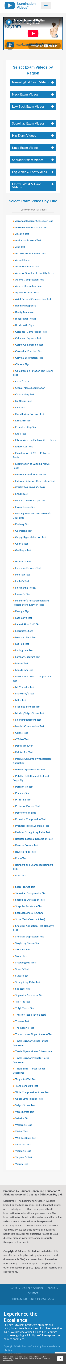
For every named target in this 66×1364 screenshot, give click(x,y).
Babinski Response (25, 305)
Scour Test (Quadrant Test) (30, 919)
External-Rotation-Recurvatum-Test (35, 481)
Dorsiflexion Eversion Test (29, 414)
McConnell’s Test (24, 687)
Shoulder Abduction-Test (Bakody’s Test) (33, 928)
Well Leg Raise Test (25, 1138)
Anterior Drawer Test (27, 266)
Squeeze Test (22, 989)
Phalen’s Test (22, 793)
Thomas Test (22, 1021)
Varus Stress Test (24, 1112)
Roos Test (20, 875)
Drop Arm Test (23, 420)
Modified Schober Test (27, 706)
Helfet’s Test (22, 581)
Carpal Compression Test (29, 344)
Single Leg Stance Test (27, 943)
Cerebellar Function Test (28, 351)
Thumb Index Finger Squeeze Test (34, 1034)
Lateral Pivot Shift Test (28, 624)
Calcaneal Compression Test (31, 332)
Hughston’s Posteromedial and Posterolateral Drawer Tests (31, 602)
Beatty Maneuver (24, 312)
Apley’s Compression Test (29, 279)
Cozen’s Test (22, 381)
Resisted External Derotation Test (34, 839)
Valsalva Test (22, 1118)
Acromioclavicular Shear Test (31, 227)
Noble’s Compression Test (29, 726)
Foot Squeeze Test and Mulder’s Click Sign (32, 515)
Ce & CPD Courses (32, 1288)
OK (60, 1358)
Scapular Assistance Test (29, 906)
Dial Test (20, 407)
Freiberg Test (22, 524)
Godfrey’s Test (23, 550)
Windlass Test (23, 1144)
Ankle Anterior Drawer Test (30, 253)
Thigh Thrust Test (25, 1008)
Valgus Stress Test (25, 1105)
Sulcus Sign (21, 975)
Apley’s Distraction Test (28, 286)
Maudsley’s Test (24, 670)
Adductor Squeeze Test (28, 240)
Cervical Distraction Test (29, 358)
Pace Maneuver (24, 746)
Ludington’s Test (24, 650)
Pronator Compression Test (30, 819)
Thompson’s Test (24, 1028)
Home (13, 1288)
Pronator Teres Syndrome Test (32, 826)
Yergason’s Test (23, 1157)
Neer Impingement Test (28, 720)
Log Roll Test (22, 644)
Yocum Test (21, 1164)
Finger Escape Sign (25, 507)
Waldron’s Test (23, 1125)
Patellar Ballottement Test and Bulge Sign (31, 778)
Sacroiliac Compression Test (31, 893)
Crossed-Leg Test (24, 394)
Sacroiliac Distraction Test (30, 900)
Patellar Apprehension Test (30, 769)
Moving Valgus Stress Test (29, 713)
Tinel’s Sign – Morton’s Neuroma (33, 1051)
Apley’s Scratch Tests (27, 292)
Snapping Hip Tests (26, 962)
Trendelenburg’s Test (26, 1086)
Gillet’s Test (21, 543)
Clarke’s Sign (22, 364)
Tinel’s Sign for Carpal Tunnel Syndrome (30, 1043)
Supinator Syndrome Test (29, 995)
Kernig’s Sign (22, 611)
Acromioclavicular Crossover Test (34, 221)
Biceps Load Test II (25, 318)
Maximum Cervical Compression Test (32, 678)
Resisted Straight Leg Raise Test (32, 832)
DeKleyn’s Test (23, 401)
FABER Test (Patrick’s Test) (30, 487)
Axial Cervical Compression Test (33, 299)
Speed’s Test (22, 969)
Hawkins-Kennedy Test (28, 568)
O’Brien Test (22, 739)
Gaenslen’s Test (23, 531)
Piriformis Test (23, 799)
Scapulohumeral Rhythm (29, 913)
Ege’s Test (20, 433)
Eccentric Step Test (26, 427)
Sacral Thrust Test (25, 887)
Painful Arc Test (24, 752)
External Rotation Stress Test (31, 474)
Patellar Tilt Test (24, 786)
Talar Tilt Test (22, 1001)
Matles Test (21, 663)
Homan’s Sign (22, 594)
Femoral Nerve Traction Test (30, 500)
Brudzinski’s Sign (24, 325)
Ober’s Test (21, 733)
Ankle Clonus (22, 260)
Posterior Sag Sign (25, 812)
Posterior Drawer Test (27, 806)
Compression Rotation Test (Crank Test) (33, 373)
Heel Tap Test (22, 574)
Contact (33, 1293)
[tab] (33, 82)
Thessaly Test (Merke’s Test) (30, 1015)
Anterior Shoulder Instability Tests (34, 273)
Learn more (8, 1361)
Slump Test (21, 956)
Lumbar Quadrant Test (27, 657)
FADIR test (21, 494)
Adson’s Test (22, 234)
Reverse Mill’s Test (25, 852)
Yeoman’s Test (23, 1151)
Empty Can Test (24, 446)
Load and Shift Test (25, 637)
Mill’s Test (20, 700)
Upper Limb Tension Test (29, 1099)
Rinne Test (21, 858)
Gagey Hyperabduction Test (30, 537)
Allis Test (20, 247)
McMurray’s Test (24, 693)
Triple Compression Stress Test (32, 1092)
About (51, 1288)
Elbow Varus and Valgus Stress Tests (35, 440)
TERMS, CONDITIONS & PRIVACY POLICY (33, 1299)
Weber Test (21, 1131)
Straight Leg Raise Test (27, 982)
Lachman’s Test (23, 618)
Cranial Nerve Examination (30, 388)
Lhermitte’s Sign (24, 631)
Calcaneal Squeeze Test (28, 338)
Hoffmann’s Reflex (25, 587)
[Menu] (46, 5)
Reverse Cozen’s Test (26, 845)
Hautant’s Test (23, 561)
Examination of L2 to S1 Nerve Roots (31, 466)
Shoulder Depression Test (29, 936)
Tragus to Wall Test (25, 1079)
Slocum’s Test (22, 949)
